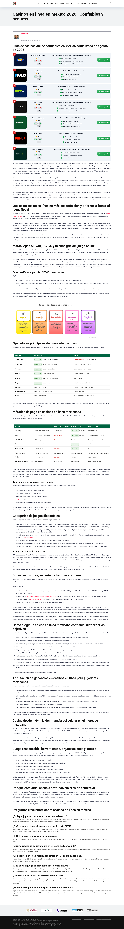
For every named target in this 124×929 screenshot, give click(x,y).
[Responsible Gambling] (46, 910)
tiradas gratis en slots (36, 599)
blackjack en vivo (28, 537)
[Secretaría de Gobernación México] (31, 910)
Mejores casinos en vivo (67, 3)
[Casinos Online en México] (14, 2)
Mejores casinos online (51, 3)
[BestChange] (92, 910)
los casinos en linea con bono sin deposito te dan (41, 596)
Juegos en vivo (82, 3)
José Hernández (24, 33)
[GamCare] (62, 910)
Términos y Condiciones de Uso (104, 919)
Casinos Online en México (31, 919)
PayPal (18, 499)
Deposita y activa (104, 60)
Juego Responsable (76, 919)
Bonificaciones (93, 3)
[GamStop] (77, 910)
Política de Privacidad (89, 919)
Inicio (39, 3)
